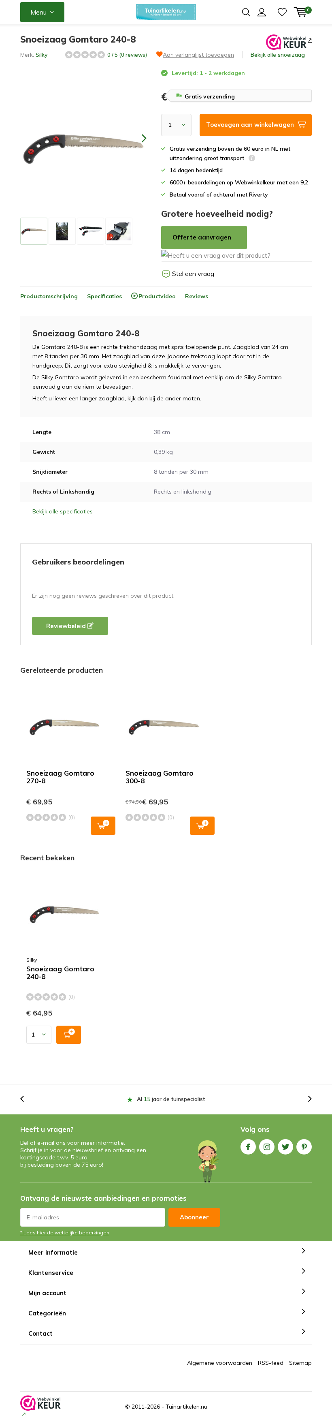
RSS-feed (270, 1362)
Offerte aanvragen (201, 237)
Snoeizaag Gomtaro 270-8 (60, 777)
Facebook (248, 1147)
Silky (42, 54)
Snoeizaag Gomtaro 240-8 (60, 973)
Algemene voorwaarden (219, 1362)
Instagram (267, 1147)
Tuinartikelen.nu (186, 1406)
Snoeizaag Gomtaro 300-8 (160, 777)
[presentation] (137, 138)
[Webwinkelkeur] (309, 39)
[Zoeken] (246, 12)
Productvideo (157, 296)
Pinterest (304, 1147)
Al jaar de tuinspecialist (171, 1099)
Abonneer (194, 1217)
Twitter (285, 1147)
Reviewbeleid (66, 626)
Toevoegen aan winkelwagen (103, 826)
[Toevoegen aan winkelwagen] (68, 1035)
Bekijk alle (278, 54)
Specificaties (104, 296)
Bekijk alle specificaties (62, 511)
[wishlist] (282, 12)
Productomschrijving (49, 296)
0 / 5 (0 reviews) (127, 54)
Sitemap (300, 1362)
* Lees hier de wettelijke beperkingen (64, 1232)
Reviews (196, 296)
